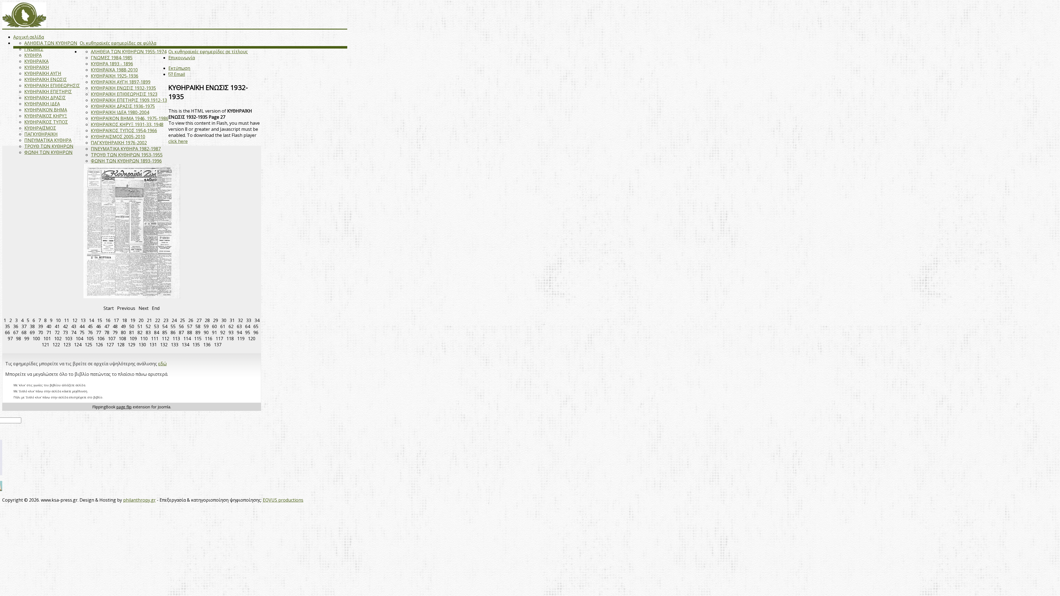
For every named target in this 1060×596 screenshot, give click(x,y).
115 (198, 339)
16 (107, 320)
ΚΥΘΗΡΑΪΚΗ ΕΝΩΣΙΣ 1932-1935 (123, 88)
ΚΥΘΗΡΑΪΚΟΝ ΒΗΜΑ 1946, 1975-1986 (129, 118)
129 (131, 345)
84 (156, 332)
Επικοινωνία (181, 58)
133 (174, 345)
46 (98, 326)
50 (131, 326)
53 (156, 326)
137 (217, 345)
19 (132, 320)
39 (40, 326)
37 (24, 326)
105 (90, 339)
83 (148, 332)
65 (255, 326)
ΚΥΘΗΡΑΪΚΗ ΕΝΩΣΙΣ (45, 79)
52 (148, 326)
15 (99, 320)
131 (153, 345)
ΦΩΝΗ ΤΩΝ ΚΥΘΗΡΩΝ (48, 152)
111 (154, 339)
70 (40, 332)
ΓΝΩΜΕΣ (33, 49)
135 (196, 345)
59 (206, 326)
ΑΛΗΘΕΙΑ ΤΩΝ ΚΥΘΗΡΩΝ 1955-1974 (128, 52)
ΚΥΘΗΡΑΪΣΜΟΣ (40, 128)
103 (68, 339)
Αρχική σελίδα (28, 37)
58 (197, 326)
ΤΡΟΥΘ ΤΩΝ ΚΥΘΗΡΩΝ (48, 146)
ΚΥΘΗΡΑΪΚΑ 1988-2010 (114, 70)
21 (149, 320)
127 (110, 345)
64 (247, 326)
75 (82, 332)
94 (239, 332)
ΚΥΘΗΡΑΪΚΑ (36, 61)
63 (239, 326)
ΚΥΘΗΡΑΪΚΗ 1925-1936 (114, 76)
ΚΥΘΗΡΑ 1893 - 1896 (112, 64)
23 (165, 320)
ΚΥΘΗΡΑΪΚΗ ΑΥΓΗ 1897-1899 (120, 82)
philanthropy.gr (139, 500)
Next (144, 308)
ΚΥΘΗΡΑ (33, 55)
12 (74, 320)
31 (232, 320)
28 (207, 320)
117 (219, 339)
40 (48, 326)
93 (231, 332)
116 (208, 339)
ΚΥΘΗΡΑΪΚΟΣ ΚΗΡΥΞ (45, 116)
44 (82, 326)
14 (91, 320)
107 (111, 339)
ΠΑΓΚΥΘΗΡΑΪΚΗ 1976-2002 (119, 143)
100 (36, 339)
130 (142, 345)
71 (48, 332)
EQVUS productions (283, 500)
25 (182, 320)
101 (47, 339)
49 (123, 326)
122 (56, 345)
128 (120, 345)
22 (157, 320)
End (156, 308)
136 (207, 345)
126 (99, 345)
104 (79, 339)
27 (199, 320)
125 (88, 345)
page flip (124, 406)
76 (90, 332)
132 (164, 345)
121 (45, 345)
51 (139, 326)
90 (206, 332)
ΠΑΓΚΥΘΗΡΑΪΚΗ (41, 134)
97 (10, 339)
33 (248, 320)
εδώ (162, 364)
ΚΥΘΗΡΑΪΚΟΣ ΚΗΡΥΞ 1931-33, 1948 (127, 124)
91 (214, 332)
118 (230, 339)
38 (32, 326)
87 (181, 332)
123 (67, 345)
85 (164, 332)
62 (231, 326)
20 (141, 320)
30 (223, 320)
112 (165, 339)
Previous (126, 308)
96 (255, 332)
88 (189, 332)
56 (181, 326)
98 (18, 339)
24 (174, 320)
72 (57, 332)
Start (109, 308)
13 (83, 320)
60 (214, 326)
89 (197, 332)
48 (115, 326)
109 (133, 339)
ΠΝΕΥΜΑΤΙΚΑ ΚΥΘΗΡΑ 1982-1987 (126, 149)
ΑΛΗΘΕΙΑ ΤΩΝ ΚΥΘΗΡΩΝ (50, 43)
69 (32, 332)
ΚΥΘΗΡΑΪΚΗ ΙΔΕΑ (42, 104)
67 (15, 332)
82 (139, 332)
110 (144, 339)
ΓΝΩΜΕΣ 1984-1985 (111, 58)
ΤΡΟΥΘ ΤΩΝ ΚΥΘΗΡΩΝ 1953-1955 (127, 155)
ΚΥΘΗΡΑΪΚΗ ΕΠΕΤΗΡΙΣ (48, 92)
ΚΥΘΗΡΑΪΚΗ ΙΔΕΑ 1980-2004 (120, 112)
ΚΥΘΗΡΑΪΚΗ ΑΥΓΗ (42, 73)
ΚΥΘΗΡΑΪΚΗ (36, 67)
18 (124, 320)
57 (189, 326)
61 (222, 326)
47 (106, 326)
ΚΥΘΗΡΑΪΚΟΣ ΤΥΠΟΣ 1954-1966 (124, 130)
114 (187, 339)
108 (122, 339)
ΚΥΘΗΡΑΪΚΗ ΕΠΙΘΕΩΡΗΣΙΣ (52, 86)
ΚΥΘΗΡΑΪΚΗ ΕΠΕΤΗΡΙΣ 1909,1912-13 (129, 100)
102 (58, 339)
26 (190, 320)
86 (173, 332)
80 (123, 332)
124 (77, 345)
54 (164, 326)
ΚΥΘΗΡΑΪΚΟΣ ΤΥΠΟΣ (46, 122)
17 (116, 320)
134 (185, 345)
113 (176, 339)
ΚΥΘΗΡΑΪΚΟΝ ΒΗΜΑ (45, 110)
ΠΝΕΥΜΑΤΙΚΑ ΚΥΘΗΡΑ (47, 140)
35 (7, 326)
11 (66, 320)
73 (65, 332)
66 (7, 332)
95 (247, 332)
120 (251, 339)
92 (222, 332)
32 (240, 320)
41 (57, 326)
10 (58, 320)
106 (101, 339)
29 (215, 320)
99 (26, 339)
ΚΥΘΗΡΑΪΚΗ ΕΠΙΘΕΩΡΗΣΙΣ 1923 (124, 94)
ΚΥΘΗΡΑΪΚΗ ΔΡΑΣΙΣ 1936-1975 (123, 106)
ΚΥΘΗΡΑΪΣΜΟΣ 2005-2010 (118, 137)
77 (98, 332)
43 (73, 326)
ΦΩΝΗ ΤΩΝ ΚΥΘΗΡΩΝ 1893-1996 (126, 161)
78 (106, 332)
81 (131, 332)
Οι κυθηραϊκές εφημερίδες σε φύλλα (118, 43)
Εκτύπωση (179, 68)
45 (90, 326)
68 (24, 332)
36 (15, 326)
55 (173, 326)
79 (115, 332)
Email (179, 74)
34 (257, 320)
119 (241, 339)
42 (65, 326)
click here (178, 141)
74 (73, 332)
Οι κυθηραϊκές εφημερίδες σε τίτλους (208, 52)
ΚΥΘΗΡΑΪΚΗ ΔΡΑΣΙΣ (45, 98)
